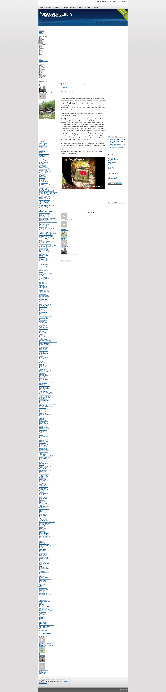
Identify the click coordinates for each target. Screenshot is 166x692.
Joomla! (41, 681)
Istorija (87, 7)
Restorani (57, 7)
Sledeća (69, 261)
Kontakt (95, 7)
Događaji (73, 7)
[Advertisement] (48, 129)
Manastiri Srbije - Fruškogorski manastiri (47, 92)
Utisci (81, 7)
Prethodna (63, 261)
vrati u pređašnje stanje (115, 1)
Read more (42, 644)
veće (106, 1)
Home (41, 7)
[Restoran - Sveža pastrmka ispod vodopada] (47, 119)
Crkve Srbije (65, 87)
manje (123, 1)
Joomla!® (125, 689)
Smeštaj (48, 7)
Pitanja (65, 7)
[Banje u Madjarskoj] (45, 633)
